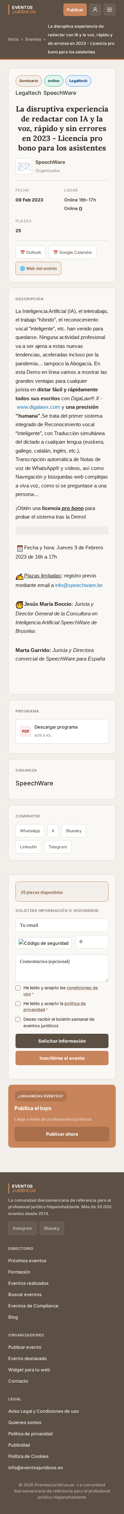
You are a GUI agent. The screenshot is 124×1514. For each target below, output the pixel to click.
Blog (13, 1317)
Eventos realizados (28, 1283)
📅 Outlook (30, 252)
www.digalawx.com (38, 407)
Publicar (75, 9)
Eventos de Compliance (33, 1305)
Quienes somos (24, 1422)
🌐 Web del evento (38, 268)
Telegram (58, 846)
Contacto (18, 1381)
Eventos (33, 39)
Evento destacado (27, 1358)
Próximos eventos (27, 1260)
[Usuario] (95, 9)
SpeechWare (59, 92)
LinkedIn (28, 846)
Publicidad (19, 1445)
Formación (19, 1272)
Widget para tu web (29, 1369)
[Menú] (109, 9)
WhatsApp (30, 830)
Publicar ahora (62, 1134)
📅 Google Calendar (72, 252)
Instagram (22, 1228)
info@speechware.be (79, 585)
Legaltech (28, 92)
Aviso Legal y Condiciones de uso (43, 1411)
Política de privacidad (30, 1433)
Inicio (13, 39)
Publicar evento (24, 1347)
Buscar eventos (25, 1294)
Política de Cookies (28, 1456)
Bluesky (74, 830)
